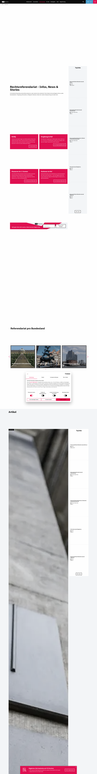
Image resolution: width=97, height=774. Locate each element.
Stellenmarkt (29, 1)
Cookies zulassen (63, 399)
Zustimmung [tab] (31, 377)
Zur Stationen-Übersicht (60, 180)
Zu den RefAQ (33, 146)
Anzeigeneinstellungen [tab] (54, 377)
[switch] (42, 395)
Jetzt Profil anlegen (60, 226)
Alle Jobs (78, 211)
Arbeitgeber (52, 1)
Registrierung (62, 1)
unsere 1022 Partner (33, 382)
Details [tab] (43, 377)
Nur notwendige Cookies (34, 399)
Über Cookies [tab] (65, 377)
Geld (58, 1)
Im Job (47, 1)
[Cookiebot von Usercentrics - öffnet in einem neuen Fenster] (65, 374)
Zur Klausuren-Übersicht (30, 180)
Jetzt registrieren (70, 770)
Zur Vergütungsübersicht (59, 144)
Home (2, 4)
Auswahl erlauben (48, 399)
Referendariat (42, 1)
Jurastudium (35, 1)
